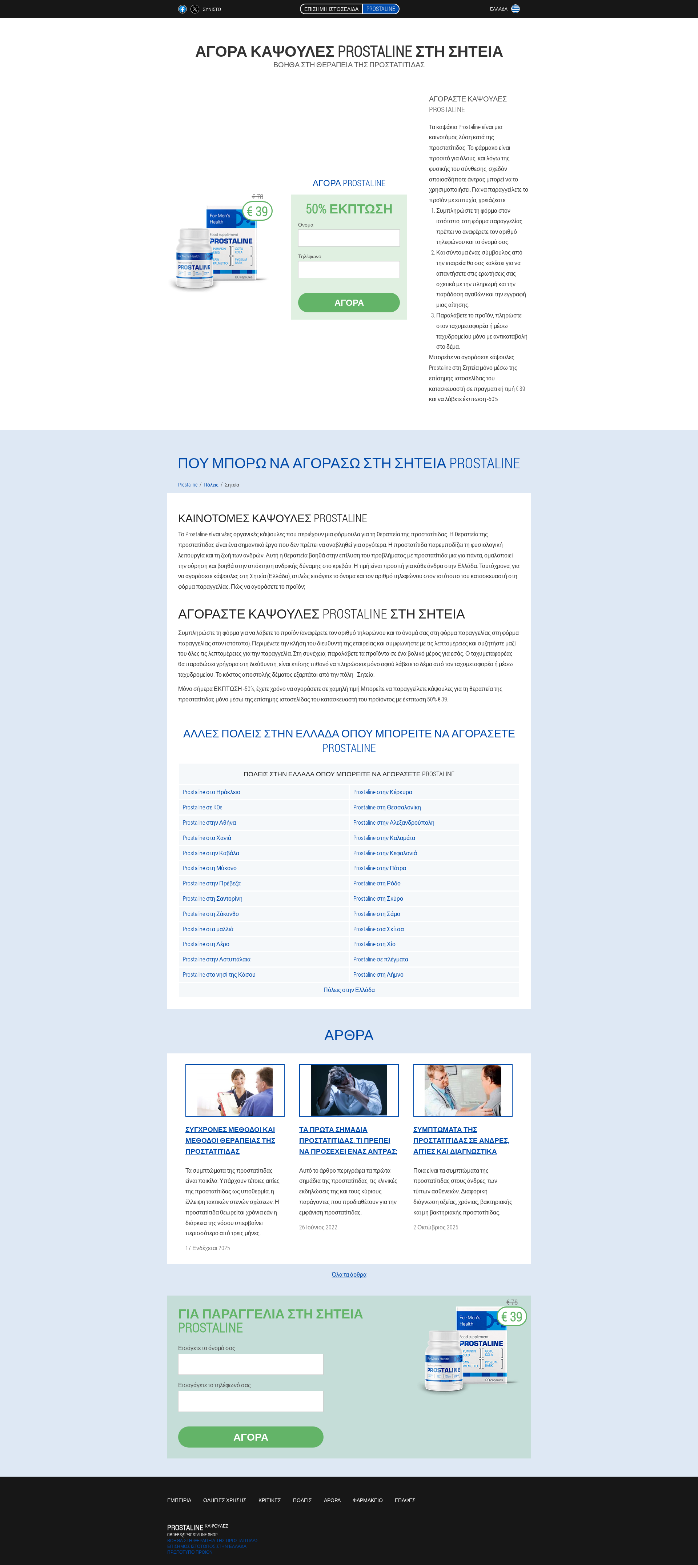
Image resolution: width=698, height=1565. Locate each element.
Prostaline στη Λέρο (206, 944)
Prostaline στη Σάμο (376, 913)
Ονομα (305, 224)
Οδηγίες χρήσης (224, 1500)
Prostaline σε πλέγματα (380, 959)
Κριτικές (269, 1500)
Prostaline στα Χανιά (207, 837)
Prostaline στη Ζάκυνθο (211, 913)
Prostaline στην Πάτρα (379, 868)
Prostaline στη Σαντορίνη (212, 898)
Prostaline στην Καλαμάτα (384, 837)
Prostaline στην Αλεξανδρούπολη (393, 822)
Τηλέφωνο (309, 256)
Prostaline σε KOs (202, 807)
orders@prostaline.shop (192, 1534)
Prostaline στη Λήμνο (378, 974)
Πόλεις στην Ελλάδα (349, 989)
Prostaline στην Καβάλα (211, 853)
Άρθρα (332, 1500)
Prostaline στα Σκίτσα (378, 929)
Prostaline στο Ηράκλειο (211, 792)
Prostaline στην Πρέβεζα (212, 883)
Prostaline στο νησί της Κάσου (219, 974)
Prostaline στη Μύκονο (210, 868)
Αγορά (349, 302)
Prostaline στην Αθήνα (209, 822)
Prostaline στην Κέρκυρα (382, 792)
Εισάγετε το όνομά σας (206, 1348)
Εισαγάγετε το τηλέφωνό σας (214, 1385)
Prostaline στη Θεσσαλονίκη (387, 807)
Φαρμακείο (368, 1500)
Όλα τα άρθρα (349, 1274)
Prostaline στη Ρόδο (377, 883)
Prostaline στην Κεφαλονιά (385, 853)
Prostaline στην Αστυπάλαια (216, 959)
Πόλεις (302, 1500)
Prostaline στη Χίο (374, 944)
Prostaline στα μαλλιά (208, 929)
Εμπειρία (179, 1500)
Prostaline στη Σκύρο (378, 898)
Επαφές (405, 1500)
